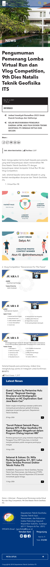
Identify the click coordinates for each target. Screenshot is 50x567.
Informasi (11, 498)
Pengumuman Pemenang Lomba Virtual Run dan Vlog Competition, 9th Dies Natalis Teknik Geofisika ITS (24, 500)
